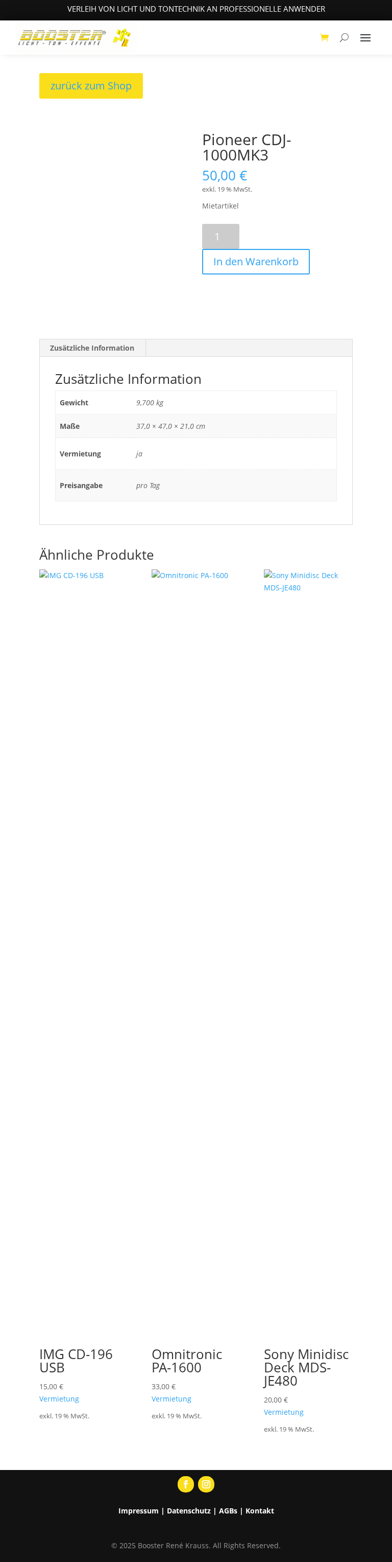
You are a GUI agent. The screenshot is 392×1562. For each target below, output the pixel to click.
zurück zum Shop (91, 86)
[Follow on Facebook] (186, 1484)
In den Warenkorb (256, 261)
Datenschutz (189, 1510)
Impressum (138, 1510)
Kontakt (260, 1510)
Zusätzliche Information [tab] (92, 348)
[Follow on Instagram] (206, 1484)
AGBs (228, 1510)
